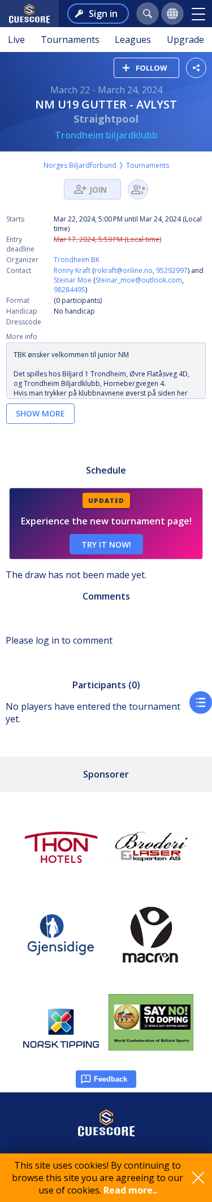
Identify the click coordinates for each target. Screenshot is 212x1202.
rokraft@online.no (123, 270)
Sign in (103, 13)
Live (16, 39)
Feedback (110, 1079)
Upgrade (185, 39)
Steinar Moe (73, 280)
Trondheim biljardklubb (106, 135)
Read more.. (130, 1190)
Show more (40, 413)
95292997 (172, 270)
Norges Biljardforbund (80, 165)
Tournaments (70, 39)
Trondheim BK (76, 259)
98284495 (69, 289)
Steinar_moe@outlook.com (139, 280)
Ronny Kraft (72, 270)
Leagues (133, 39)
